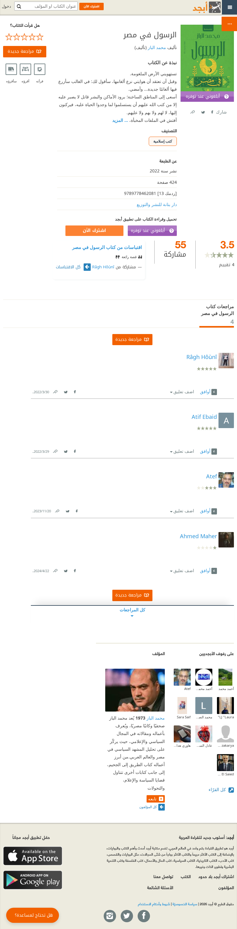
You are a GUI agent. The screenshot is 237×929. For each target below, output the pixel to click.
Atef (187, 688)
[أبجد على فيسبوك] (143, 916)
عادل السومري (203, 745)
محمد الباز (156, 47)
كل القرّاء (218, 789)
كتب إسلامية (162, 141)
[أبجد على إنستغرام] (109, 916)
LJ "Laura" (226, 717)
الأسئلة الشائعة (160, 887)
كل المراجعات (132, 610)
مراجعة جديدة (21, 51)
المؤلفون (226, 887)
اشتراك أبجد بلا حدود (216, 876)
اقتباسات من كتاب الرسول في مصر (107, 247)
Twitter (203, 111)
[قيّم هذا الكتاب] (24, 37)
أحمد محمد (226, 688)
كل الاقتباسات (69, 267)
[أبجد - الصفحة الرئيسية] (199, 7)
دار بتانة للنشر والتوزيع (157, 204)
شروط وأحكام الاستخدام (154, 904)
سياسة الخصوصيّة (185, 904)
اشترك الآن (94, 230)
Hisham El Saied (225, 774)
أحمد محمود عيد (203, 688)
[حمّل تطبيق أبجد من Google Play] (32, 880)
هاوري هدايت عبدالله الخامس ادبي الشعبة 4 (182, 745)
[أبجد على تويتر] (126, 916)
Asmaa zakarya (225, 745)
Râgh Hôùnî (103, 267)
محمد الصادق (203, 717)
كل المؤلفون (148, 806)
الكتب (186, 876)
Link (55, 390)
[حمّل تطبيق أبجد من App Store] (32, 856)
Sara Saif (184, 717)
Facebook (211, 111)
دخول (6, 6)
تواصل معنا (163, 876)
